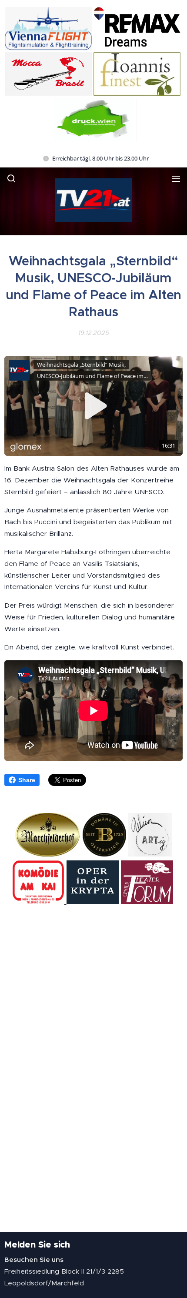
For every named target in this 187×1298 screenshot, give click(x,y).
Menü (176, 178)
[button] (11, 178)
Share (26, 779)
